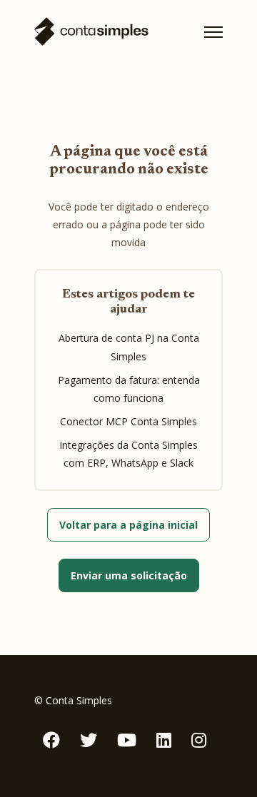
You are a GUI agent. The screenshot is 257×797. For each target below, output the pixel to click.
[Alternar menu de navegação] (213, 32)
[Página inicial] (91, 31)
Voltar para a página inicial (128, 525)
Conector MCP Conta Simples (128, 421)
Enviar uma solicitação (129, 575)
